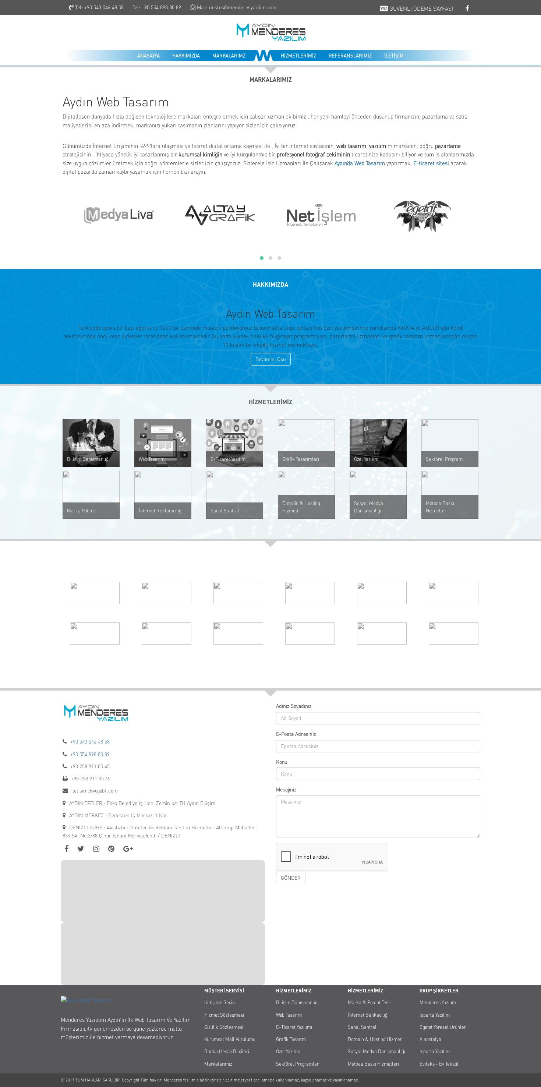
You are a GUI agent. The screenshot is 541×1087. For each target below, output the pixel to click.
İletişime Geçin (219, 1002)
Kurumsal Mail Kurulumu (229, 1039)
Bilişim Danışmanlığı (88, 459)
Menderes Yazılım (438, 1002)
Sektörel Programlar (297, 1064)
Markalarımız (218, 1064)
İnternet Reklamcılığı (161, 510)
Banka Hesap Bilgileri (226, 1051)
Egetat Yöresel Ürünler (443, 1027)
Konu (281, 762)
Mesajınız (286, 789)
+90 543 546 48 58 (104, 7)
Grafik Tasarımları (300, 459)
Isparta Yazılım (435, 1015)
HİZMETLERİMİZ (298, 56)
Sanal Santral (225, 510)
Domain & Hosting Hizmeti (301, 506)
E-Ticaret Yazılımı (229, 459)
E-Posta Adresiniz (296, 734)
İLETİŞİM (394, 56)
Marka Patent (81, 510)
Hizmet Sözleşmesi (224, 1015)
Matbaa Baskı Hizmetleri (440, 506)
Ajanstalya (430, 1039)
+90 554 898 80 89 (161, 7)
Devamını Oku (270, 359)
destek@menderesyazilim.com (243, 7)
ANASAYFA (148, 56)
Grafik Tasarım (291, 1039)
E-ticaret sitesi (431, 163)
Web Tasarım (152, 459)
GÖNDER (291, 878)
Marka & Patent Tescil (370, 1002)
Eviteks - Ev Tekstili (440, 1064)
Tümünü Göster (271, 663)
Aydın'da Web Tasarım (360, 163)
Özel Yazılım (366, 459)
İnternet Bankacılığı (368, 1015)
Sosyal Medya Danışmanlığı (368, 506)
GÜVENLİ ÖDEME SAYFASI (420, 8)
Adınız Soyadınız (293, 706)
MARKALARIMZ (228, 56)
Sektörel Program (444, 459)
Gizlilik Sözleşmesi (223, 1027)
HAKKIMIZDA (186, 56)
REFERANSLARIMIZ (350, 56)
